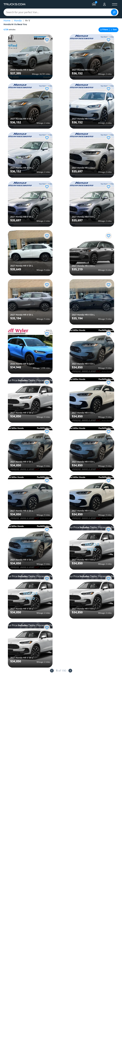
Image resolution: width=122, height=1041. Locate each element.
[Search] (114, 12)
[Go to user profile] (104, 4)
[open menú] (114, 4)
